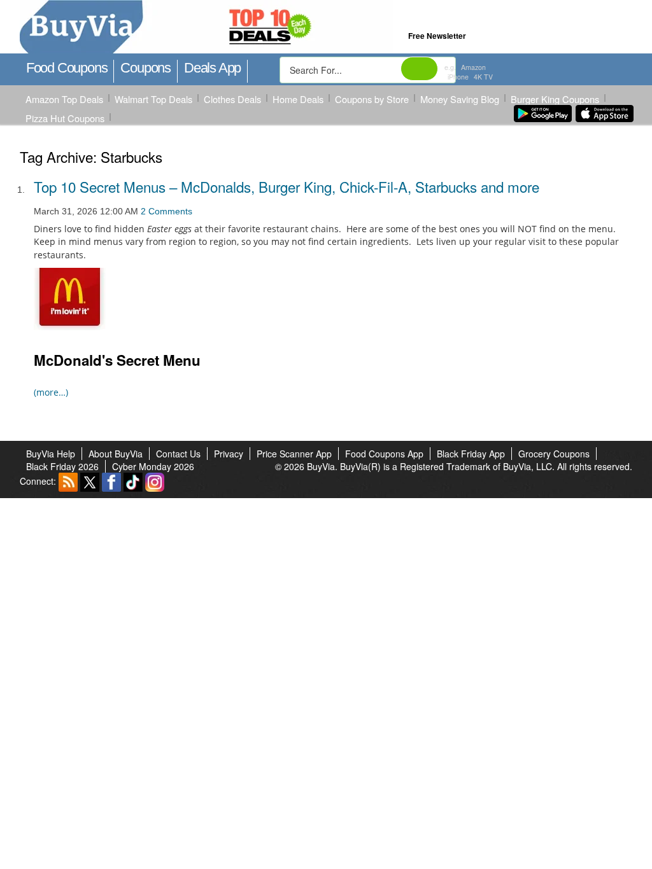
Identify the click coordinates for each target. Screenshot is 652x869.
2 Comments (166, 211)
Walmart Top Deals (153, 99)
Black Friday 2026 (62, 466)
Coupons (145, 68)
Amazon (473, 67)
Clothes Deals (232, 99)
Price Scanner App (294, 453)
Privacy (228, 453)
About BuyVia (116, 453)
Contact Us (178, 453)
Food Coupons (67, 68)
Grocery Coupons (554, 453)
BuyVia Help (50, 453)
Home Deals (298, 99)
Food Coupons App (384, 453)
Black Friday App (471, 453)
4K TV (483, 76)
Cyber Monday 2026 (153, 466)
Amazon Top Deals (64, 99)
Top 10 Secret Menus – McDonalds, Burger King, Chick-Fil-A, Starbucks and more (286, 186)
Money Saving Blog (459, 99)
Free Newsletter (437, 35)
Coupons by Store (372, 99)
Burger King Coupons (555, 99)
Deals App (212, 68)
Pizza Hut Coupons (64, 118)
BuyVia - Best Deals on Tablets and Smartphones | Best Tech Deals (263, 27)
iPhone (458, 76)
